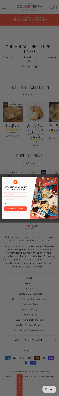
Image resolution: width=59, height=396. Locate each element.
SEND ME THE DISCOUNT (15, 208)
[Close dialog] (56, 179)
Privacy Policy (6, 215)
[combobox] (7, 204)
